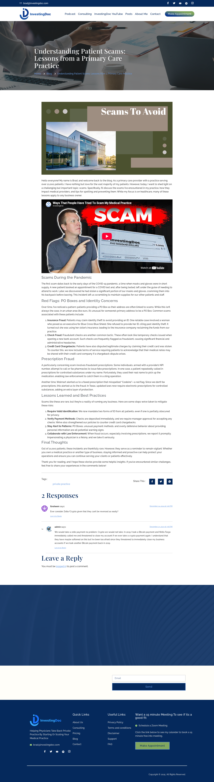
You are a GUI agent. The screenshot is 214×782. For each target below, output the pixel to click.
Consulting (85, 13)
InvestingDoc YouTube (108, 13)
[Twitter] (174, 3)
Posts (128, 13)
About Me (141, 13)
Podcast (70, 13)
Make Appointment (152, 745)
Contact (155, 13)
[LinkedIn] (180, 3)
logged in (61, 566)
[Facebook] (168, 3)
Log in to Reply (56, 516)
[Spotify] (186, 3)
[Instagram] (192, 3)
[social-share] (152, 482)
